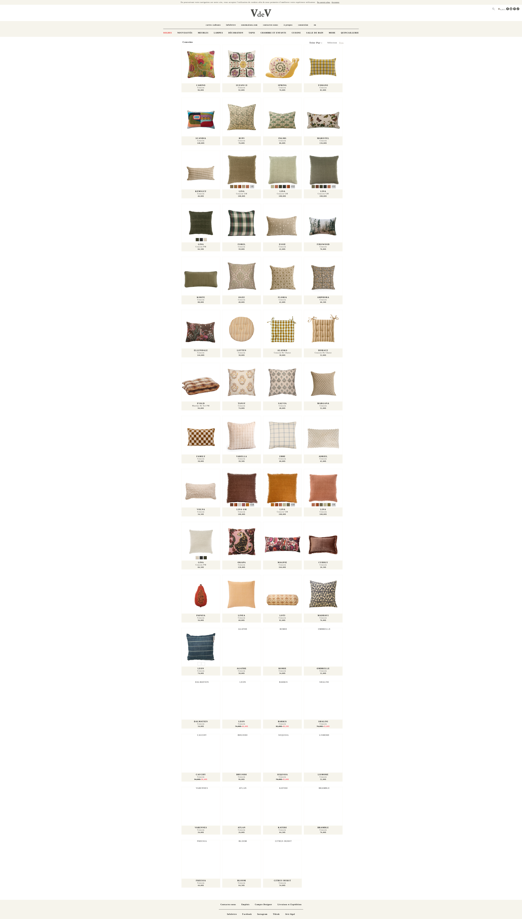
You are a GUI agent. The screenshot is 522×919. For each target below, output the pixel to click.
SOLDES (167, 33)
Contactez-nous (270, 25)
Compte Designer (263, 905)
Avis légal (290, 914)
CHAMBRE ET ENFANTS (273, 33)
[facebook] (508, 10)
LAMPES (218, 33)
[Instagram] (511, 10)
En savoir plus (323, 2)
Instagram (262, 914)
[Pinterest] (515, 10)
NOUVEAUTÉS (184, 33)
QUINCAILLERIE (350, 33)
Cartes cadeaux (213, 25)
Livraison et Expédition (290, 905)
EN (315, 25)
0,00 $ (503, 10)
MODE (332, 33)
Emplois (245, 905)
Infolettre (231, 25)
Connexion (303, 25)
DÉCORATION (235, 33)
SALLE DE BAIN (314, 33)
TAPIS (252, 33)
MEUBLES (203, 33)
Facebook (247, 914)
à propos (288, 25)
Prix (341, 43)
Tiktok (276, 914)
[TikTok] (518, 10)
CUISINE (296, 33)
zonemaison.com (249, 25)
